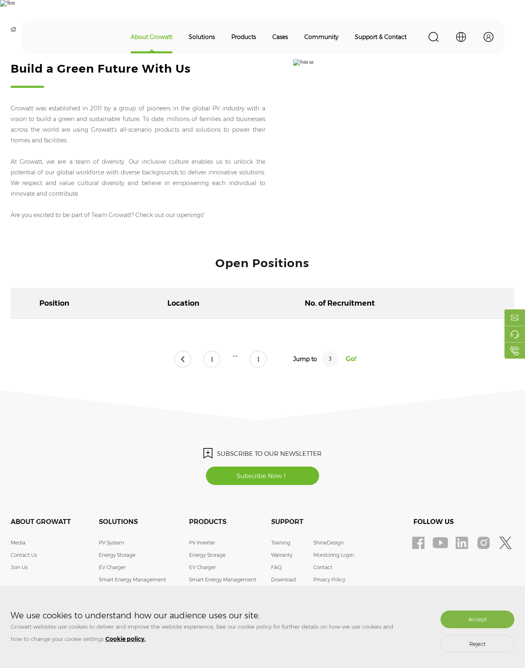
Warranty (281, 555)
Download (283, 579)
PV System (111, 543)
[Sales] (514, 317)
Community (321, 37)
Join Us (19, 567)
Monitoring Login (333, 555)
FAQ (276, 567)
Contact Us (24, 555)
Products (243, 37)
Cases (280, 37)
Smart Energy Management (132, 579)
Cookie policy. (125, 639)
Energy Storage (117, 555)
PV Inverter (202, 543)
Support (287, 522)
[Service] (514, 334)
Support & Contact (380, 37)
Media (18, 543)
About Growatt (151, 37)
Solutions (202, 37)
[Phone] (514, 350)
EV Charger (112, 567)
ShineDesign (328, 543)
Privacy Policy (329, 579)
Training (280, 543)
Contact (323, 567)
